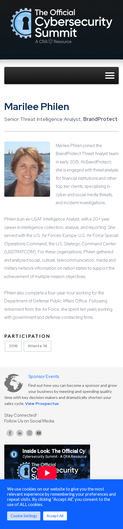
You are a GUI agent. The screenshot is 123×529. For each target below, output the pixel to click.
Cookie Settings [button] (24, 515)
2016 (13, 345)
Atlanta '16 (37, 345)
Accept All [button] (55, 515)
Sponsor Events (43, 376)
